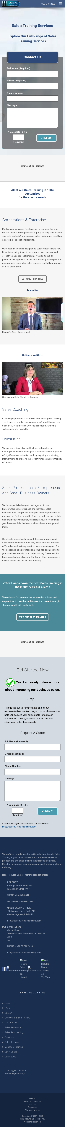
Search (8, 1013)
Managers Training (14, 1047)
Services (9, 1037)
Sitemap (32, 1098)
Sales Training (12, 1042)
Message (12, 105)
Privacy (32, 1104)
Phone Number (15, 93)
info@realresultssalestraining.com (19, 827)
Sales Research (13, 1027)
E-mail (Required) (16, 80)
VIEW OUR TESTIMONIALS (32, 617)
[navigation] (60, 3)
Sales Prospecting (14, 1032)
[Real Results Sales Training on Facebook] (4, 968)
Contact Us (10, 1056)
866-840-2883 (26, 901)
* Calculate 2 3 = (18, 132)
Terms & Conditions (32, 1101)
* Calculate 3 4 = (17, 805)
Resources (32, 1107)
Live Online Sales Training (17, 1017)
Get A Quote (11, 1052)
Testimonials (11, 1022)
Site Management (32, 1110)
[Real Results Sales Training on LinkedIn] (24, 968)
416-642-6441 (22, 895)
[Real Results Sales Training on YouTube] (45, 968)
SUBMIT (48, 138)
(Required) (18, 142)
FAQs (7, 1008)
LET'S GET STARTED (32, 279)
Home (8, 1003)
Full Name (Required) (18, 68)
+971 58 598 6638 (24, 946)
